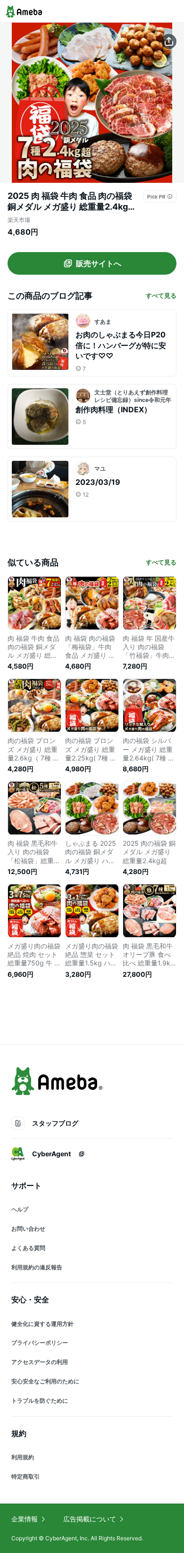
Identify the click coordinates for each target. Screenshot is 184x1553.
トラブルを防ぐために (39, 1400)
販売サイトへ (98, 263)
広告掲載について (89, 1519)
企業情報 (24, 1519)
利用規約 (22, 1457)
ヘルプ (19, 1209)
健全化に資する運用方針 (42, 1323)
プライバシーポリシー (39, 1342)
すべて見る (161, 295)
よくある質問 (28, 1247)
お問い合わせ (28, 1228)
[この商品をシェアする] (168, 41)
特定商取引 (25, 1476)
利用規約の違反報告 (36, 1267)
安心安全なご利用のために (45, 1381)
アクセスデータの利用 (39, 1361)
